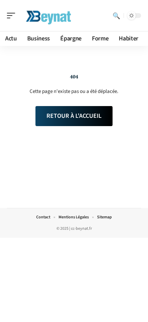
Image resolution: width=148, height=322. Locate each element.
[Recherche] (116, 15)
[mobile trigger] (13, 15)
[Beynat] (50, 15)
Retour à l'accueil (74, 116)
